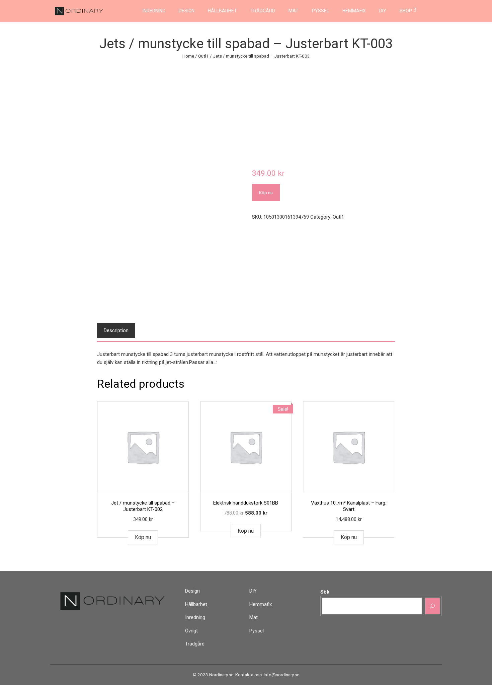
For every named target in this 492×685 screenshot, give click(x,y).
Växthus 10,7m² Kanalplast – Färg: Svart (348, 506)
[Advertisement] (246, 110)
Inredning (154, 10)
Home (188, 56)
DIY (382, 10)
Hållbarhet (222, 10)
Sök (324, 592)
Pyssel (320, 10)
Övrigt (191, 631)
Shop (406, 10)
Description (116, 330)
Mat (294, 10)
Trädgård (262, 10)
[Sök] (432, 606)
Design (186, 10)
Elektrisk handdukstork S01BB (245, 503)
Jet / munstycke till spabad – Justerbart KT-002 (143, 506)
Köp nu (266, 192)
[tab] (116, 330)
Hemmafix (354, 10)
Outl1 (203, 56)
